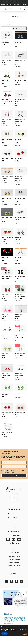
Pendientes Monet (7, 159)
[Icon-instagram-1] (11, 581)
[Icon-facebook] (6, 581)
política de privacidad (12, 470)
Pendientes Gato (20, 277)
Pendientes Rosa (20, 159)
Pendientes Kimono (20, 412)
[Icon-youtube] (21, 581)
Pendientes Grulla (7, 334)
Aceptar (4, 633)
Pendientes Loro (20, 353)
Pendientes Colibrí (20, 80)
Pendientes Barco (6, 432)
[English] (24, 634)
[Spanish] (26, 634)
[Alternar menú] (2, 9)
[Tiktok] (16, 581)
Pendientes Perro (6, 277)
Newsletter (10, 4)
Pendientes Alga (6, 60)
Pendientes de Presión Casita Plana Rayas (19, 178)
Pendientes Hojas (20, 393)
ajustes (14, 630)
